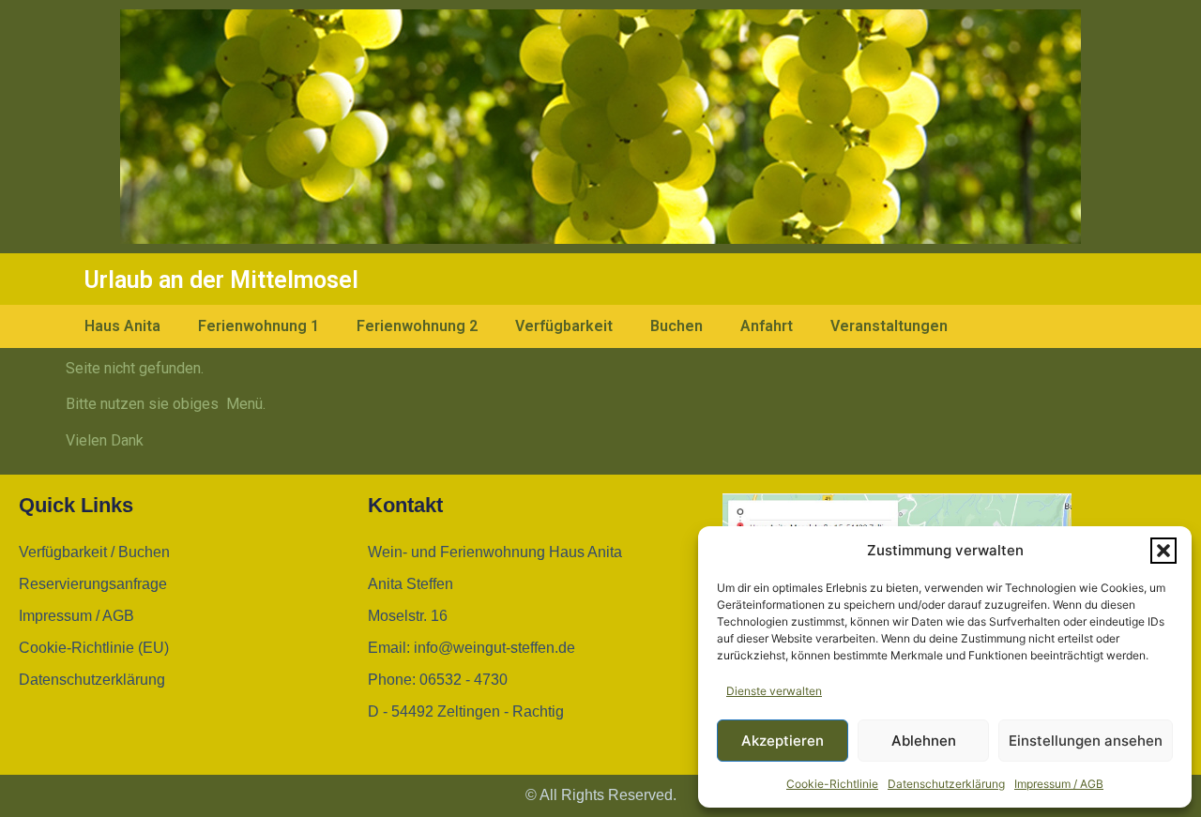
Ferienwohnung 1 (258, 326)
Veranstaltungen (889, 326)
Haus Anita (122, 326)
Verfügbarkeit (564, 326)
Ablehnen (923, 740)
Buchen (676, 326)
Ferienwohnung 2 (417, 326)
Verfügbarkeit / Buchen (94, 552)
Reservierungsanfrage (93, 584)
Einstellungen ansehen (1086, 740)
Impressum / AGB (1058, 784)
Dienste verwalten (774, 691)
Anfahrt (766, 326)
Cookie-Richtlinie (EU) (94, 648)
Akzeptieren (782, 740)
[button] (1163, 550)
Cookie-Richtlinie (832, 784)
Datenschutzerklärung (946, 784)
